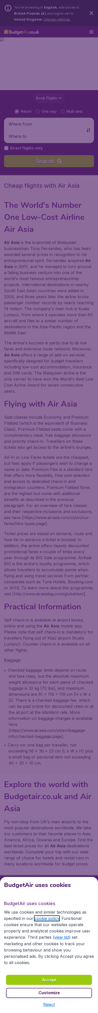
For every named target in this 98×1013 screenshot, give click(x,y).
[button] (49, 1004)
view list (61, 937)
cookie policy (46, 918)
